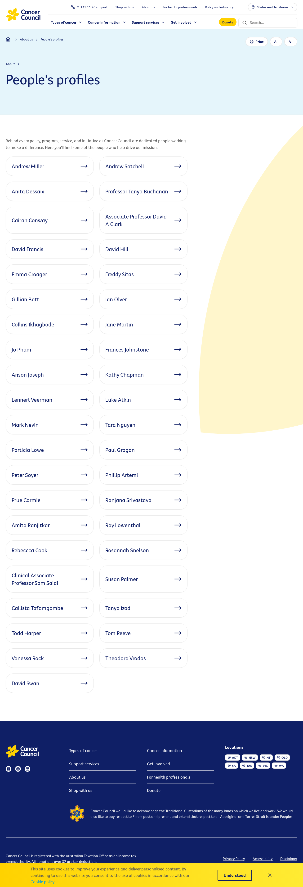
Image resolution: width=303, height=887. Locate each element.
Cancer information (164, 750)
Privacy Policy (234, 858)
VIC (265, 765)
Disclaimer (288, 858)
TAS (249, 765)
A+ (291, 41)
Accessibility (263, 858)
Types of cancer (83, 750)
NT (269, 757)
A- (276, 41)
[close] (270, 875)
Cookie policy (42, 881)
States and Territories (272, 7)
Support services (84, 764)
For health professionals (168, 777)
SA (234, 765)
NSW (252, 757)
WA (281, 765)
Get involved (158, 764)
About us (77, 777)
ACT (235, 757)
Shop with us (80, 790)
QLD (284, 757)
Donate (227, 22)
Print (259, 41)
